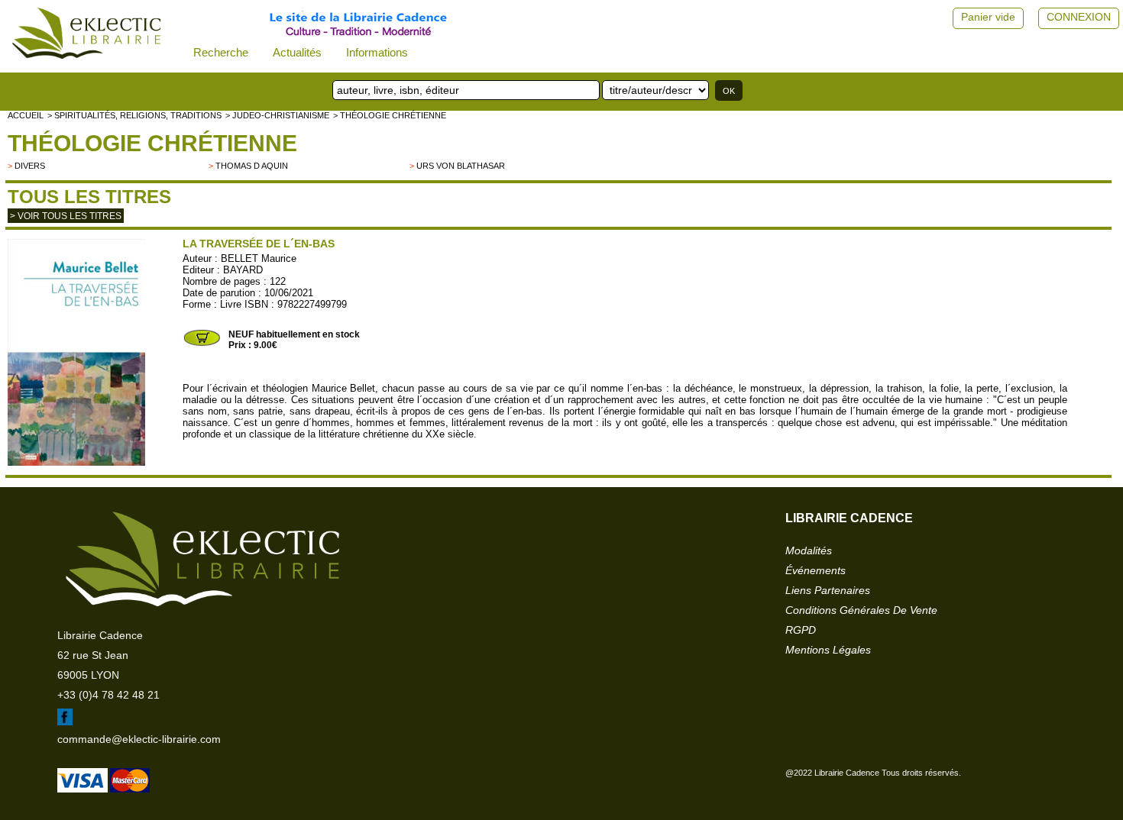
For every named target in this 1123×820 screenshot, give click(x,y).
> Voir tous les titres (65, 216)
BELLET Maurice (258, 258)
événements (815, 570)
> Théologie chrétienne (389, 115)
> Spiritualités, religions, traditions (134, 115)
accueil (26, 115)
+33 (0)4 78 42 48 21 (108, 695)
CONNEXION (1079, 17)
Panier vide (988, 17)
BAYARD (243, 270)
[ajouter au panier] (202, 344)
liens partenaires (827, 590)
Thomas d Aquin (251, 165)
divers (30, 165)
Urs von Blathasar (460, 165)
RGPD (800, 630)
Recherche (220, 52)
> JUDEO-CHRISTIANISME (277, 115)
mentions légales (828, 650)
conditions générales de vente (861, 610)
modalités (808, 550)
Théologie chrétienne (152, 143)
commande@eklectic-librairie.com (139, 739)
